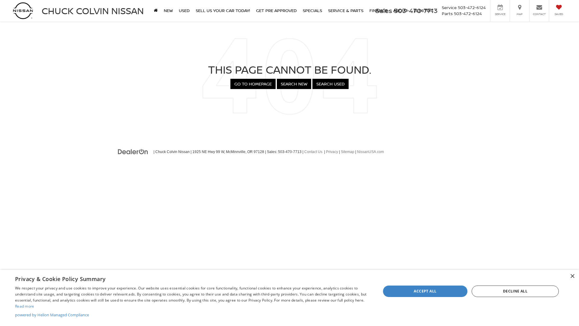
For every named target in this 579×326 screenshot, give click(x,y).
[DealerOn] (133, 151)
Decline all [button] (515, 291)
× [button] (572, 276)
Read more (24, 306)
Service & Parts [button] (345, 10)
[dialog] (289, 298)
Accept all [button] (425, 291)
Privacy (332, 152)
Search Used (330, 84)
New (168, 10)
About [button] (400, 10)
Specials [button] (312, 10)
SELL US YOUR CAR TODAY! (223, 10)
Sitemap (347, 152)
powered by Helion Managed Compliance (52, 315)
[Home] (156, 10)
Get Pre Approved (276, 10)
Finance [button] (378, 10)
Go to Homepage (253, 84)
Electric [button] (424, 10)
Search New (294, 84)
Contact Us (313, 152)
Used (184, 10)
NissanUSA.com (370, 152)
